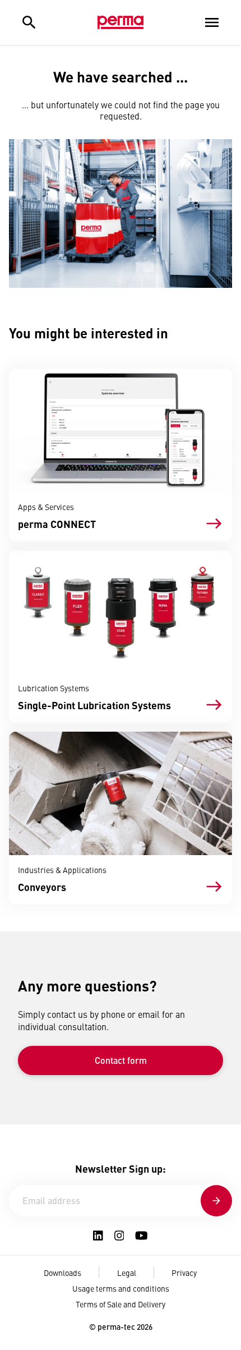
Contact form (121, 1060)
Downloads (62, 1272)
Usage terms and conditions (120, 1288)
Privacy (184, 1272)
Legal (126, 1272)
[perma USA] (120, 22)
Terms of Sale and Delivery (120, 1304)
